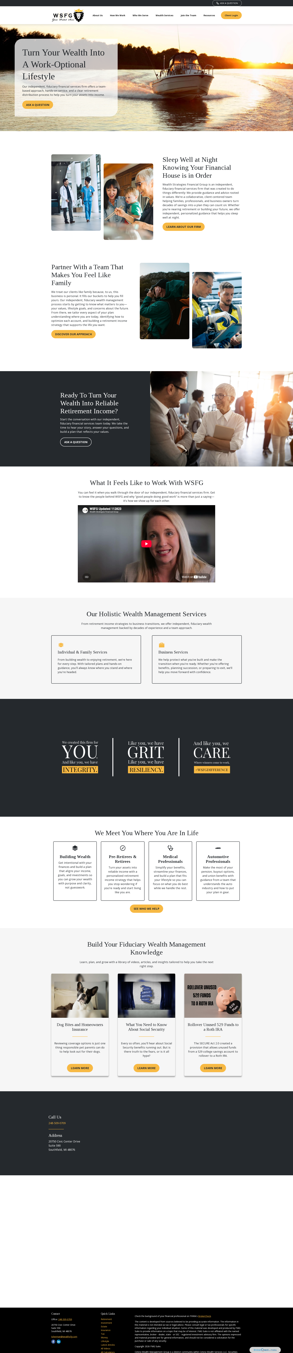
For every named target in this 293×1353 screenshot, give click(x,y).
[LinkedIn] (59, 1342)
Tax (103, 1333)
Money (104, 1337)
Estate (104, 1326)
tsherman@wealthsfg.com (64, 1336)
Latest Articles (108, 1344)
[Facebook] (53, 1342)
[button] (97, 15)
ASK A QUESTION (229, 3)
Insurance (105, 1330)
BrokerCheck (204, 1316)
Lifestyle (105, 1341)
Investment (106, 1322)
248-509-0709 (57, 1123)
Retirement (106, 1319)
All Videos (105, 1348)
